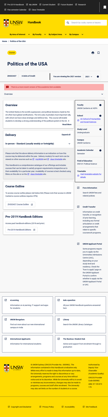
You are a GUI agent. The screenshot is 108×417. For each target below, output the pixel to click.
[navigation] (20, 204)
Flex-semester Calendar (16, 10)
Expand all (66, 135)
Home (4, 41)
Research (82, 5)
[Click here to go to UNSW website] (13, 23)
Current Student (48, 5)
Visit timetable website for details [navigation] (90, 175)
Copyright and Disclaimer (21, 407)
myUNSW (39, 159)
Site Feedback (91, 407)
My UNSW (33, 5)
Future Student (67, 5)
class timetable (56, 159)
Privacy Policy (48, 407)
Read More (67, 124)
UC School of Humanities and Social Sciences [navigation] (90, 120)
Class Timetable (38, 10)
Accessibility (70, 407)
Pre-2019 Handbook (15, 5)
